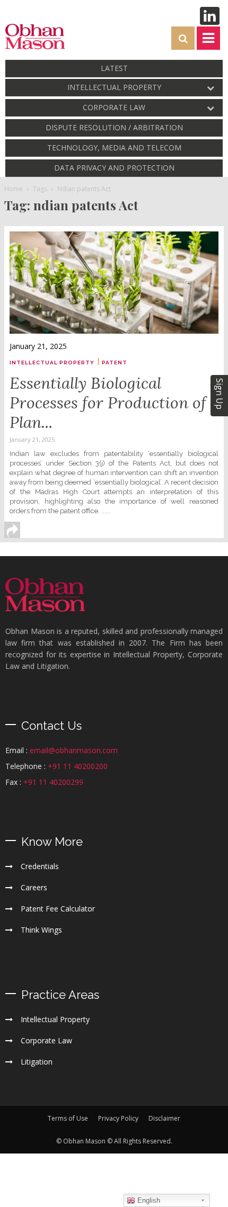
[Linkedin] (210, 16)
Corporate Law (114, 107)
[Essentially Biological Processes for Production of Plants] (114, 282)
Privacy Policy (118, 1118)
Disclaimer (164, 1118)
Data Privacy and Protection (114, 168)
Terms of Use (68, 1118)
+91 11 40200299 (53, 782)
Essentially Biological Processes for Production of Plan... (108, 402)
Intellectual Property (114, 87)
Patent (114, 362)
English (147, 1200)
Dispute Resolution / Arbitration (114, 127)
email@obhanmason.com (74, 750)
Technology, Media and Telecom (114, 147)
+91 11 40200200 (78, 766)
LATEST (114, 68)
